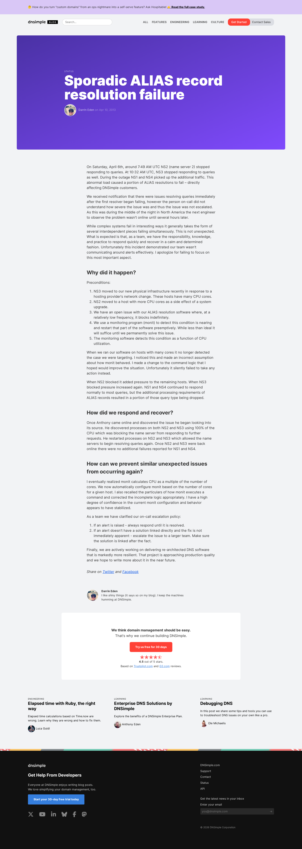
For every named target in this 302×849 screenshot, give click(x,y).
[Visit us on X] (31, 814)
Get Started (239, 22)
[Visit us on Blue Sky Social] (64, 814)
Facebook (130, 572)
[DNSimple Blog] (44, 22)
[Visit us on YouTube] (42, 814)
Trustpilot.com (143, 666)
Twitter (108, 572)
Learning (200, 22)
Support (205, 771)
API (202, 788)
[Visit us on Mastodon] (84, 814)
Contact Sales (261, 22)
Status (204, 782)
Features (159, 22)
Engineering (179, 22)
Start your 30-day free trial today (56, 799)
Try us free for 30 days (151, 647)
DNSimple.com (210, 765)
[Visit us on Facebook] (74, 814)
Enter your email (211, 804)
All (145, 22)
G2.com (164, 666)
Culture (217, 22)
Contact (205, 776)
